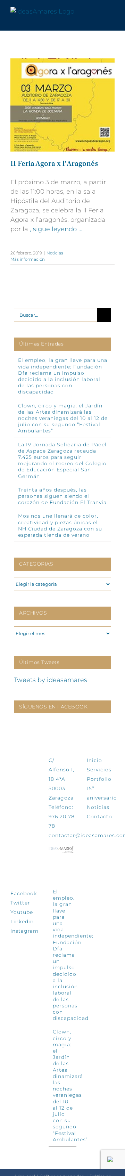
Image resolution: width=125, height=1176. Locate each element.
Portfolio (99, 779)
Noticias (55, 253)
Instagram (24, 931)
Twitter (20, 903)
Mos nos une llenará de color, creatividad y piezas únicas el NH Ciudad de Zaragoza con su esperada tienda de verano (60, 525)
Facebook (23, 893)
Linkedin (22, 921)
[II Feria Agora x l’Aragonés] (62, 105)
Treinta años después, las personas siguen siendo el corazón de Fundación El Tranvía (62, 496)
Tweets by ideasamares (50, 680)
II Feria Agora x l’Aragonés (54, 163)
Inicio (94, 760)
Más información (27, 259)
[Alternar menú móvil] (112, 11)
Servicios (99, 770)
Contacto (99, 816)
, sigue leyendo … (56, 229)
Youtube (21, 912)
